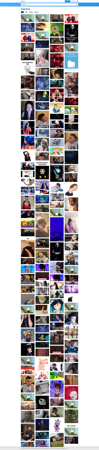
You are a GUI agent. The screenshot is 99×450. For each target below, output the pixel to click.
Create (68, 1)
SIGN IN (73, 1)
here (68, 448)
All (22, 12)
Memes (36, 12)
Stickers (31, 12)
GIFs (26, 12)
